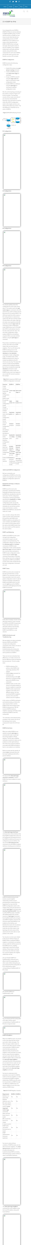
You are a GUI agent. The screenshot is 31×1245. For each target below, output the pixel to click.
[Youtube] (16, 1)
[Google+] (19, 1)
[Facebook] (10, 1)
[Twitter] (13, 1)
